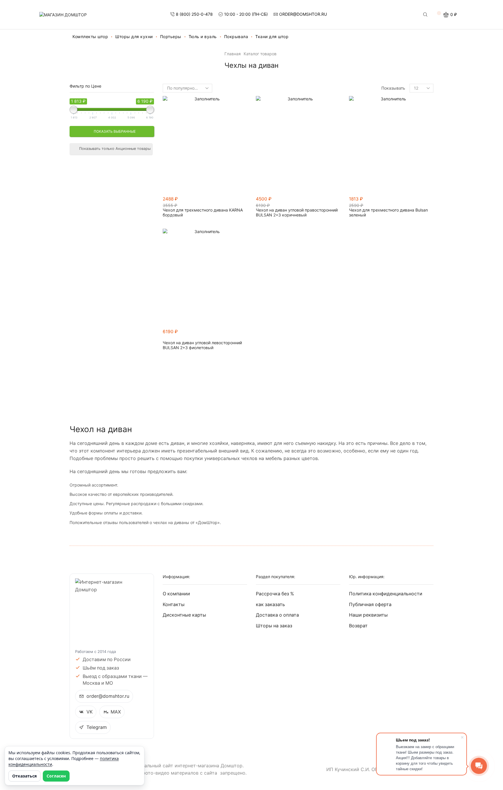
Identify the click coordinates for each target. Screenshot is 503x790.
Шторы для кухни (134, 36)
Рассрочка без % (275, 594)
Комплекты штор (90, 36)
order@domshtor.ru (107, 696)
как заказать (270, 604)
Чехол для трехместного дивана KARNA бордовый (203, 212)
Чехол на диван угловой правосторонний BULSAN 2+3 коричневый (297, 212)
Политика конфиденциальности (385, 594)
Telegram (96, 727)
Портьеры (170, 36)
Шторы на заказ (274, 626)
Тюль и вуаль (203, 36)
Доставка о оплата (277, 615)
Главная (232, 53)
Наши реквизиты (368, 615)
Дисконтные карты (184, 615)
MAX (116, 712)
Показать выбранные (114, 131)
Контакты (174, 604)
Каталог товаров (260, 53)
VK (89, 712)
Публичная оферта (370, 604)
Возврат (358, 626)
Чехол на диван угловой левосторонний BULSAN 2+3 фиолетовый (202, 345)
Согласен (56, 776)
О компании (176, 594)
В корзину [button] (245, 202)
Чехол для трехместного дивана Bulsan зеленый (388, 212)
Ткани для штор (271, 36)
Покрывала (236, 36)
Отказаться (24, 776)
